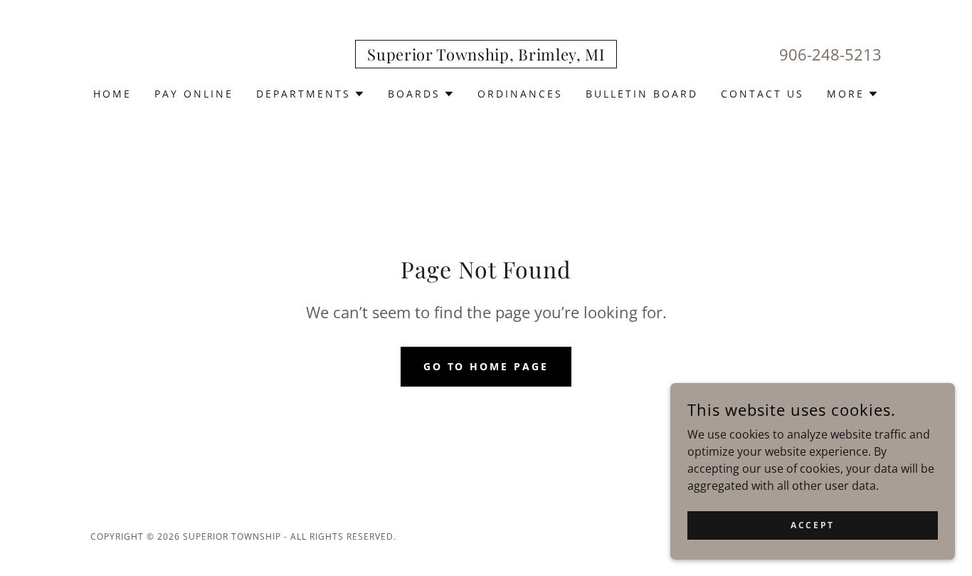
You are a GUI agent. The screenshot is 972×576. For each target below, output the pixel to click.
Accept (812, 525)
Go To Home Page (486, 366)
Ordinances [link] (520, 93)
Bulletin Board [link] (642, 93)
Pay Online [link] (193, 93)
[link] (485, 56)
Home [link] (112, 93)
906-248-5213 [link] (830, 54)
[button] (310, 94)
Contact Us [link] (762, 93)
